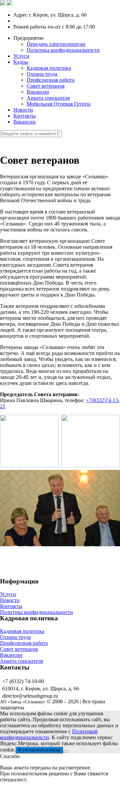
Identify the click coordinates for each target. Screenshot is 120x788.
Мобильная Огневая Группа (58, 104)
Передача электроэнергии (56, 44)
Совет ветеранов (46, 86)
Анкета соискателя (48, 98)
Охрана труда (42, 74)
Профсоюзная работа (50, 80)
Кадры (20, 62)
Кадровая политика (49, 68)
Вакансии (38, 92)
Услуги (21, 56)
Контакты (24, 116)
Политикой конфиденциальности (49, 734)
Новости (23, 110)
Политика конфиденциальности (63, 50)
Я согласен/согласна (39, 749)
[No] (65, 751)
